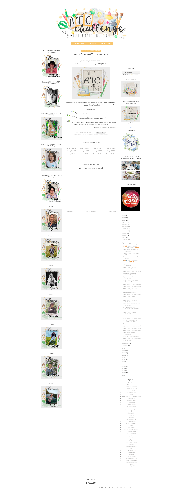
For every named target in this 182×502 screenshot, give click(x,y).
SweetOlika (120, 488)
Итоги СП (131, 417)
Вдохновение (131, 398)
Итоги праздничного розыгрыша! (132, 318)
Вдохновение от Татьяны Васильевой (130, 289)
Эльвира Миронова (131, 458)
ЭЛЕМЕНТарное (131, 456)
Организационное (131, 433)
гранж (131, 464)
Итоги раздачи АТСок (131, 423)
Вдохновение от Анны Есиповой (132, 326)
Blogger (132, 488)
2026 (123, 215)
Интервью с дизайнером (131, 410)
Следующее (69, 211)
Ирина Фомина (131, 413)
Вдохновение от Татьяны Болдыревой (130, 301)
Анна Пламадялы (131, 392)
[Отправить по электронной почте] (97, 132)
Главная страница (79, 43)
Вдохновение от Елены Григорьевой (129, 277)
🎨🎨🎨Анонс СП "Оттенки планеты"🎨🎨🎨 (130, 261)
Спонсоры (131, 444)
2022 (123, 350)
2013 (123, 370)
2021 (123, 353)
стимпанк (131, 468)
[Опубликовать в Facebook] (103, 132)
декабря (125, 222)
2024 (123, 220)
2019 (123, 357)
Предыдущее (112, 211)
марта (125, 242)
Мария (131, 425)
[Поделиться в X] (101, 132)
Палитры (131, 437)
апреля (125, 239)
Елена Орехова (131, 408)
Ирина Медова (132, 412)
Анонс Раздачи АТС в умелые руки (90, 134)
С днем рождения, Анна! (129, 292)
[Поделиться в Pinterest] (105, 132)
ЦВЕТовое (131, 454)
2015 (123, 366)
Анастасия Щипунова (131, 388)
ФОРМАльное (131, 452)
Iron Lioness (131, 383)
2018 (123, 359)
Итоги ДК (131, 415)
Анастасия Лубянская (131, 386)
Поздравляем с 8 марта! (129, 324)
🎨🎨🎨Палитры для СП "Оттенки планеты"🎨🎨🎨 (131, 246)
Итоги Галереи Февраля (129, 316)
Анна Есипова (131, 390)
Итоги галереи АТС (131, 419)
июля (125, 233)
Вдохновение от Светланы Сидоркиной (130, 250)
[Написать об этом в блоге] (99, 132)
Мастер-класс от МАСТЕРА (131, 429)
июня (125, 235)
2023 (123, 348)
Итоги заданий (132, 421)
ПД (131, 435)
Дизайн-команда (131, 406)
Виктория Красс (131, 400)
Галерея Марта (127, 340)
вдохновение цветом (131, 462)
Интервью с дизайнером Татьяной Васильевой (129, 274)
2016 (123, 364)
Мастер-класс (131, 427)
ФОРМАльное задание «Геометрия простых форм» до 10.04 (131, 309)
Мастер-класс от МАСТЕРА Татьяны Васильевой (130, 321)
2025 (123, 218)
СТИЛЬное (132, 441)
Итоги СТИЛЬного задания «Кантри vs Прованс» (130, 281)
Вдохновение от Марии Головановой (129, 268)
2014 (123, 368)
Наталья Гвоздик (131, 431)
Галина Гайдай (131, 404)
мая (124, 237)
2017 (123, 361)
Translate (136, 74)
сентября (126, 228)
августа (125, 231)
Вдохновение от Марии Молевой (132, 284)
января (125, 345)
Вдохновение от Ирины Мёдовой (132, 286)
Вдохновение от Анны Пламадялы (129, 264)
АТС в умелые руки (103, 134)
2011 (123, 375)
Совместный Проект (131, 442)
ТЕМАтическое (132, 450)
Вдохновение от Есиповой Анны (132, 271)
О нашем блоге (106, 43)
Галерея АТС (131, 402)
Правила (93, 43)
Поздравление (132, 439)
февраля (126, 343)
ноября (125, 224)
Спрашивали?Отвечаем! (131, 446)
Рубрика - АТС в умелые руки (131, 244)
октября (125, 226)
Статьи (131, 448)
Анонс (79, 134)
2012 (123, 373)
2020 (123, 355)
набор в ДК (132, 466)
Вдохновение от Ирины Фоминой (132, 294)
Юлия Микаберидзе (131, 460)
